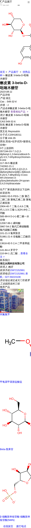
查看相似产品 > (19, 111)
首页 (2, 72)
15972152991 (17, 270)
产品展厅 (13, 72)
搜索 (19, 5)
